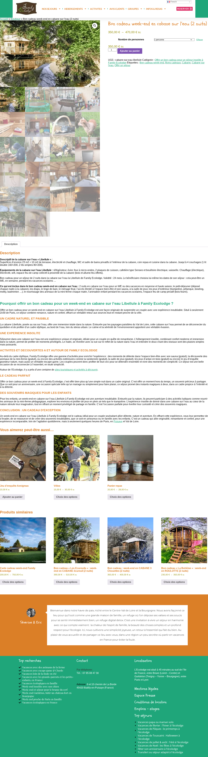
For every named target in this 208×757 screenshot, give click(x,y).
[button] (94, 25)
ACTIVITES (96, 8)
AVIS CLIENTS (116, 8)
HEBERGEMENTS (73, 8)
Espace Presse (144, 695)
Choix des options (66, 497)
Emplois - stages (146, 708)
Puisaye (118, 421)
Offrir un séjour (122, 65)
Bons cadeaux (173, 62)
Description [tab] (11, 244)
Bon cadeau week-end (152, 62)
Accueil (4, 19)
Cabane (186, 62)
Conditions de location (150, 702)
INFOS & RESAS (154, 8)
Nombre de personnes (131, 39)
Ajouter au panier (130, 51)
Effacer (199, 40)
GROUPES (133, 8)
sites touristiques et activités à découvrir (76, 369)
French (173, 2)
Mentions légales (146, 688)
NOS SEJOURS (49, 8)
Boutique (15, 19)
